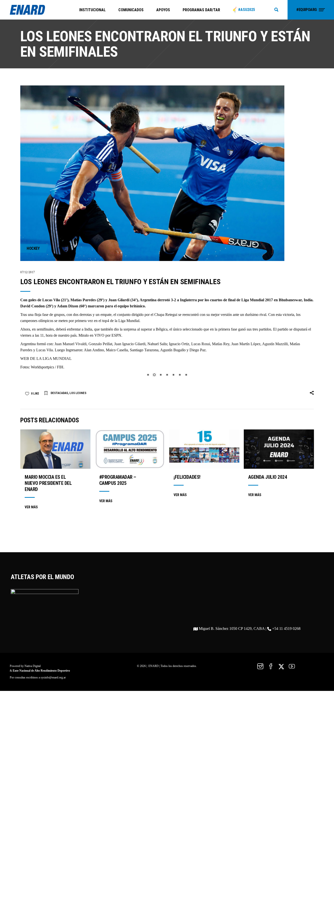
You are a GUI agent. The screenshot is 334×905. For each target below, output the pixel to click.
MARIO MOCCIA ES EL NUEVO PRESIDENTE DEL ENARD (48, 624)
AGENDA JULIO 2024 (267, 618)
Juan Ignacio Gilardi (129, 344)
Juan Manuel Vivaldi (71, 344)
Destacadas (59, 534)
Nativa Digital (32, 807)
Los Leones (77, 534)
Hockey (33, 248)
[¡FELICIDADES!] (204, 590)
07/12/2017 (27, 272)
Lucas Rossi (200, 344)
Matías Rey (220, 344)
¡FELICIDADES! (187, 618)
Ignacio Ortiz (179, 344)
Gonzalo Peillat (100, 344)
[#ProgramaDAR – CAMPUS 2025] (130, 590)
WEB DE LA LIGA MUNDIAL (46, 358)
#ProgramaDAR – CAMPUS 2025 (117, 621)
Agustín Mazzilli (275, 344)
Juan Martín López (245, 344)
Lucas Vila (44, 350)
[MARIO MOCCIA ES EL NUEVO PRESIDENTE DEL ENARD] (55, 590)
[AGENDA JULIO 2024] (279, 590)
